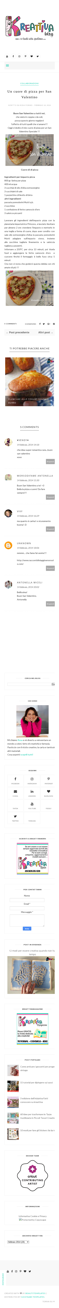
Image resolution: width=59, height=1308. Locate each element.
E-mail (15, 796)
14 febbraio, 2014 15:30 (28, 480)
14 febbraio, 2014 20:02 (28, 587)
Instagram (32, 784)
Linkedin (32, 796)
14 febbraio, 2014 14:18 (28, 444)
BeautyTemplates (35, 1293)
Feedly (48, 808)
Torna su (47, 1301)
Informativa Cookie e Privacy (33, 1216)
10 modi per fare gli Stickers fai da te (38, 1130)
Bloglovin (48, 796)
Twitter (15, 821)
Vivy (20, 511)
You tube (32, 808)
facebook (15, 784)
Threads (32, 821)
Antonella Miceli (29, 582)
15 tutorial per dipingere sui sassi (36, 1082)
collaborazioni (29, 83)
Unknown (24, 543)
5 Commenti (10, 324)
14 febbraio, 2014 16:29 (28, 516)
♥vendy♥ (23, 440)
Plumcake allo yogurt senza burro (27, 401)
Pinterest (49, 784)
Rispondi (50, 462)
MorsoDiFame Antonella (35, 475)
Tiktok (15, 808)
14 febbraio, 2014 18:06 (28, 547)
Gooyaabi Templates (32, 1297)
